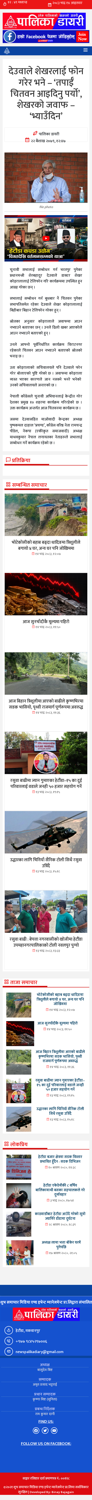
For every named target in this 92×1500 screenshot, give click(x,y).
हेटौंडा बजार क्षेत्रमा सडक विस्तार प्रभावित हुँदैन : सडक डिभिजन (60, 1159)
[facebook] (46, 36)
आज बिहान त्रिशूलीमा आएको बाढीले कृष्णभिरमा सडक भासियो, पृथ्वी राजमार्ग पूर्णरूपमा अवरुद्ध (60, 1056)
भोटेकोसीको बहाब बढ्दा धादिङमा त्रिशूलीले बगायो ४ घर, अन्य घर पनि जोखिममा (60, 999)
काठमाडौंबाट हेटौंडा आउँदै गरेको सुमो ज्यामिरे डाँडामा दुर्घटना (60, 1216)
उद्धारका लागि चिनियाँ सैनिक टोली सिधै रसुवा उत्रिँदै (60, 1111)
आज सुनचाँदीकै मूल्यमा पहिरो (58, 1023)
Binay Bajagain (63, 1492)
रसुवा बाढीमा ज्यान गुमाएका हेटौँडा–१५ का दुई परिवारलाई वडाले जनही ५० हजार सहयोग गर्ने (60, 1085)
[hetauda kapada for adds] (46, 238)
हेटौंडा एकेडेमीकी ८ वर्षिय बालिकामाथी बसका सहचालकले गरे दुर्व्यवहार (60, 1190)
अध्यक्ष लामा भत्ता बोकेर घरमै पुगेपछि (61, 1244)
